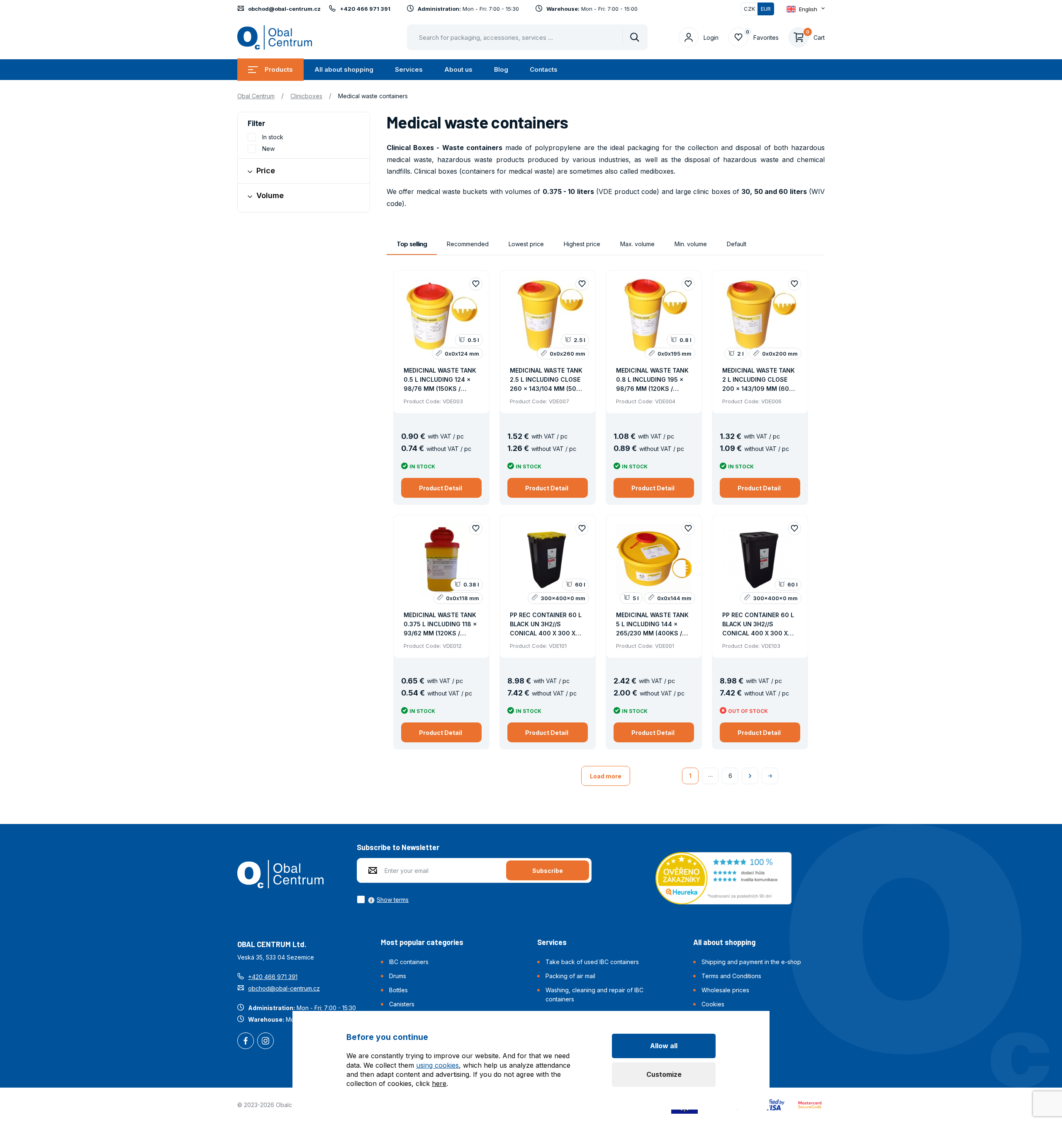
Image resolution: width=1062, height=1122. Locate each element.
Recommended (468, 243)
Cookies (713, 1004)
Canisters (401, 1004)
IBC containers (409, 961)
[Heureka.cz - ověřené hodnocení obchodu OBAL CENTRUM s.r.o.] (723, 877)
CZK (749, 8)
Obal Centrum (256, 95)
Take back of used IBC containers (592, 961)
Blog (501, 69)
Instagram (265, 1041)
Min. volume (691, 243)
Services (409, 69)
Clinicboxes (306, 95)
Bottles (398, 990)
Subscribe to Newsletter (398, 847)
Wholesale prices (725, 990)
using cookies (437, 1065)
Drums (397, 975)
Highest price (582, 243)
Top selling (412, 243)
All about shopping (343, 69)
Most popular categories (422, 942)
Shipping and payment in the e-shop (751, 961)
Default (736, 243)
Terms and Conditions (731, 975)
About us (458, 69)
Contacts (544, 69)
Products (279, 69)
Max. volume (637, 243)
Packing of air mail (570, 975)
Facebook (245, 1041)
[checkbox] (383, 899)
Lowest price (526, 243)
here (439, 1083)
